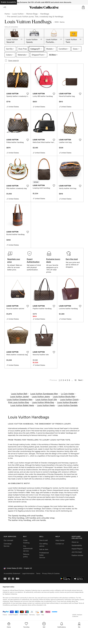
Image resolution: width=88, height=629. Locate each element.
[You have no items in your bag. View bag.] (83, 7)
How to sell (43, 540)
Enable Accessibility (8, 2)
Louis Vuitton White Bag (43, 402)
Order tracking (26, 541)
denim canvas (21, 502)
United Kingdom (13, 615)
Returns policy (26, 555)
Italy (42, 615)
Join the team (77, 552)
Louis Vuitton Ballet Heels (22, 405)
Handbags (44, 13)
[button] (83, 7)
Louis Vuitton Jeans (41, 396)
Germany (32, 615)
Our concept (8, 540)
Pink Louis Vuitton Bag (18, 402)
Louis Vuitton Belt (19, 393)
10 (75, 380)
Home (7, 13)
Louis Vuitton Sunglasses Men (44, 393)
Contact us (59, 543)
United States (24, 615)
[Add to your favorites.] (27, 93)
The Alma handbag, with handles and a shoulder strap (31, 517)
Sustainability (77, 545)
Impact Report (77, 549)
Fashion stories (77, 555)
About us (75, 542)
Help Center (60, 540)
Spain (38, 615)
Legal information (28, 573)
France (5, 615)
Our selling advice (43, 544)
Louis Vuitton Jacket (19, 396)
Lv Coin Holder (67, 393)
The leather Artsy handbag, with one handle (27, 520)
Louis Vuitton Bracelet (67, 402)
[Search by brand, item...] (4, 7)
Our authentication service (28, 548)
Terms (38, 573)
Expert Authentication (33, 260)
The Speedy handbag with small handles (25, 515)
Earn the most (72, 259)
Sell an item (43, 549)
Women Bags (32, 13)
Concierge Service (7, 544)
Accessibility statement (12, 573)
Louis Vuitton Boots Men (64, 396)
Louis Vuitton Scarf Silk (46, 399)
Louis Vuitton (17, 13)
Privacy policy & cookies (51, 573)
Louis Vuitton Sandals (68, 405)
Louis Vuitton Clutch (69, 399)
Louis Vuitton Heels (46, 405)
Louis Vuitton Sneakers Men (19, 399)
